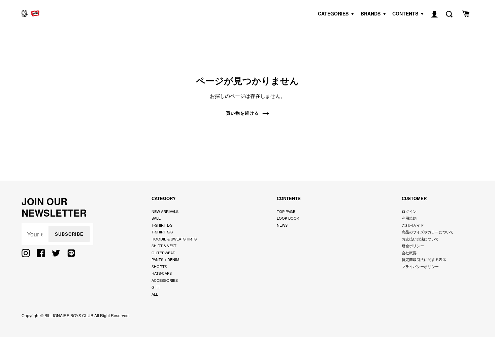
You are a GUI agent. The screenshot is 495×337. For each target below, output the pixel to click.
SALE (156, 218)
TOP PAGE (286, 211)
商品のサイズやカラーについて (428, 231)
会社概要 (409, 252)
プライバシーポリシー (420, 266)
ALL (155, 294)
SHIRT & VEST (164, 245)
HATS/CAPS (162, 273)
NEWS (282, 225)
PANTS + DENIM (165, 259)
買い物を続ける (242, 113)
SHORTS (159, 266)
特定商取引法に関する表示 (424, 259)
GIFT (156, 287)
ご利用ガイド (413, 225)
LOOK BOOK (288, 218)
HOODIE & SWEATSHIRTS (174, 238)
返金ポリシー (413, 245)
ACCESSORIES (165, 280)
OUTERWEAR (163, 252)
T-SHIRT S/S (162, 231)
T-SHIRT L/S (162, 225)
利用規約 (409, 218)
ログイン (409, 211)
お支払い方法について (420, 238)
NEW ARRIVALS (165, 211)
